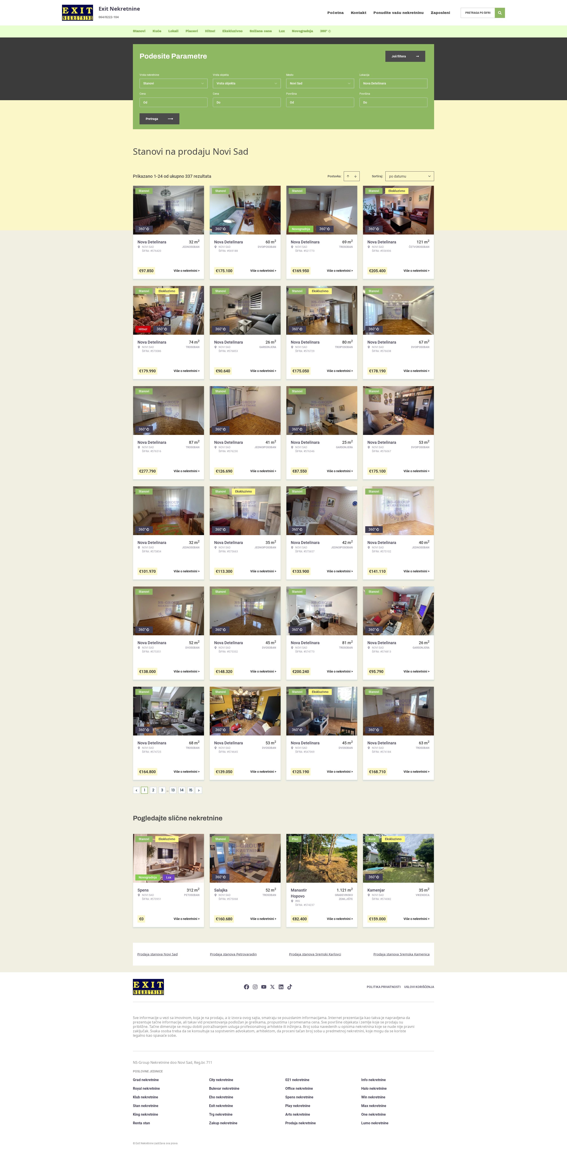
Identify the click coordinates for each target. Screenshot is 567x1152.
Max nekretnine (373, 1106)
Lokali (173, 31)
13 (173, 790)
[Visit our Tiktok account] (289, 987)
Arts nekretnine (297, 1114)
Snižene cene (261, 31)
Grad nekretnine (146, 1080)
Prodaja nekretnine (300, 1123)
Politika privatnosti (384, 987)
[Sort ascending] (348, 176)
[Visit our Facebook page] (246, 987)
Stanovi (139, 31)
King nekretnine (145, 1114)
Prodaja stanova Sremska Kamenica (401, 954)
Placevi (192, 31)
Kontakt (358, 13)
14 (182, 790)
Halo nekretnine (374, 1088)
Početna (335, 13)
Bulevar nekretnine (224, 1088)
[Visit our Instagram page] (255, 987)
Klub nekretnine (145, 1097)
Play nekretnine (297, 1106)
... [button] (168, 790)
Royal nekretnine (146, 1088)
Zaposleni (440, 13)
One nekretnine (373, 1114)
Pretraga (152, 119)
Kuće (157, 31)
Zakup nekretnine (223, 1123)
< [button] (136, 790)
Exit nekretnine (221, 1106)
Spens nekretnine (299, 1097)
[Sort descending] (355, 176)
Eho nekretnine (221, 1097)
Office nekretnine (299, 1088)
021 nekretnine (297, 1080)
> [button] (199, 790)
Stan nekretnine (145, 1106)
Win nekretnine (373, 1097)
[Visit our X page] (272, 987)
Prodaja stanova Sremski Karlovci (315, 954)
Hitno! (210, 31)
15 (190, 790)
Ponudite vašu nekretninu (398, 13)
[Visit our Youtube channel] (263, 987)
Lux (282, 31)
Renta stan (141, 1123)
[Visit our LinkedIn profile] (281, 987)
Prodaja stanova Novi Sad (157, 954)
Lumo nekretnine (374, 1123)
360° (323, 31)
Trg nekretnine (221, 1114)
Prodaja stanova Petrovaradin (233, 954)
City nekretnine (221, 1080)
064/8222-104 (109, 17)
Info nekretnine (373, 1080)
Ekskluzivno (232, 31)
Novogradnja (302, 31)
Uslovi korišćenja (419, 987)
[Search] (500, 13)
